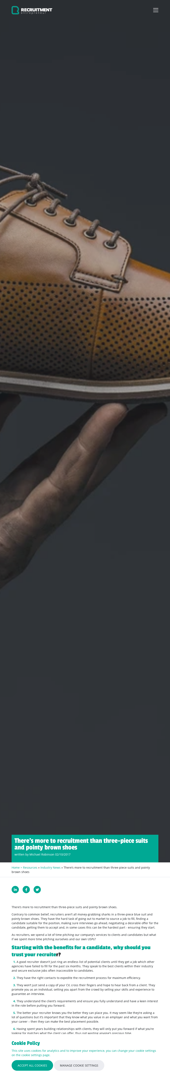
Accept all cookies (32, 1065)
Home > (17, 867)
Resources (30, 867)
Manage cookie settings (79, 1065)
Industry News (50, 867)
